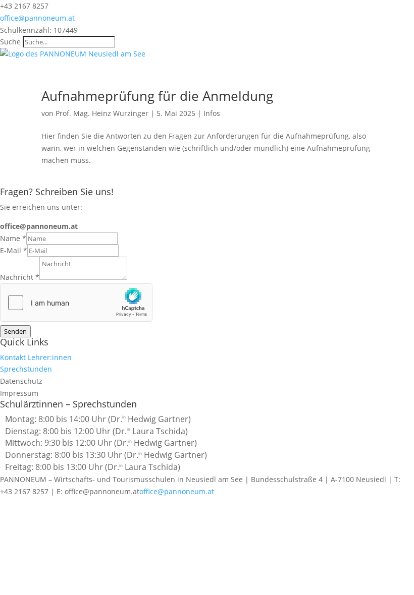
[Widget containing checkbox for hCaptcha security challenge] (76, 302)
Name (13, 238)
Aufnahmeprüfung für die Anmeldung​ (157, 96)
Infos (211, 113)
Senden (15, 331)
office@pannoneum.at (176, 491)
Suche (10, 41)
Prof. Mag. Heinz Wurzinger (102, 113)
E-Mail (13, 250)
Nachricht (19, 277)
